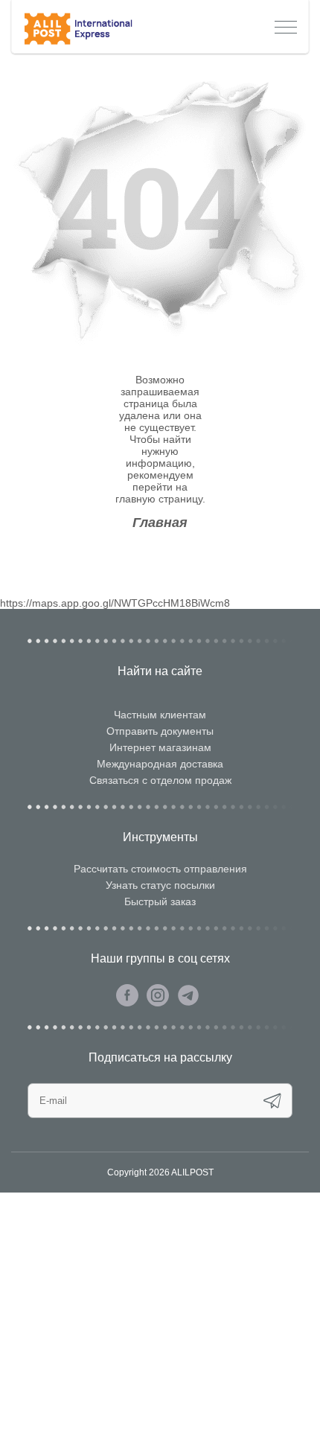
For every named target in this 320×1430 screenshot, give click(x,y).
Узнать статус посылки (160, 885)
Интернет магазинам (160, 747)
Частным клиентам (160, 715)
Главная (160, 522)
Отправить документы (160, 731)
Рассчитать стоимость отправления (160, 869)
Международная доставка (160, 764)
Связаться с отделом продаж (160, 780)
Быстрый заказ (160, 901)
